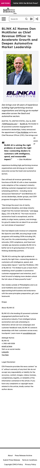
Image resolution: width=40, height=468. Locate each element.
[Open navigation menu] (4, 19)
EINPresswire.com (10, 124)
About (10, 455)
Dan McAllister (23, 132)
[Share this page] (36, 19)
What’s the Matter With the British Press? (20, 3)
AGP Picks (5, 3)
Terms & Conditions (29, 460)
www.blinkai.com (29, 333)
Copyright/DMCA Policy (13, 464)
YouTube (5, 355)
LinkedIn (5, 352)
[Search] (26, 19)
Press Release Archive (23, 455)
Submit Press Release (11, 460)
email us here (7, 346)
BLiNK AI (23, 124)
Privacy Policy (30, 464)
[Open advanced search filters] (31, 19)
